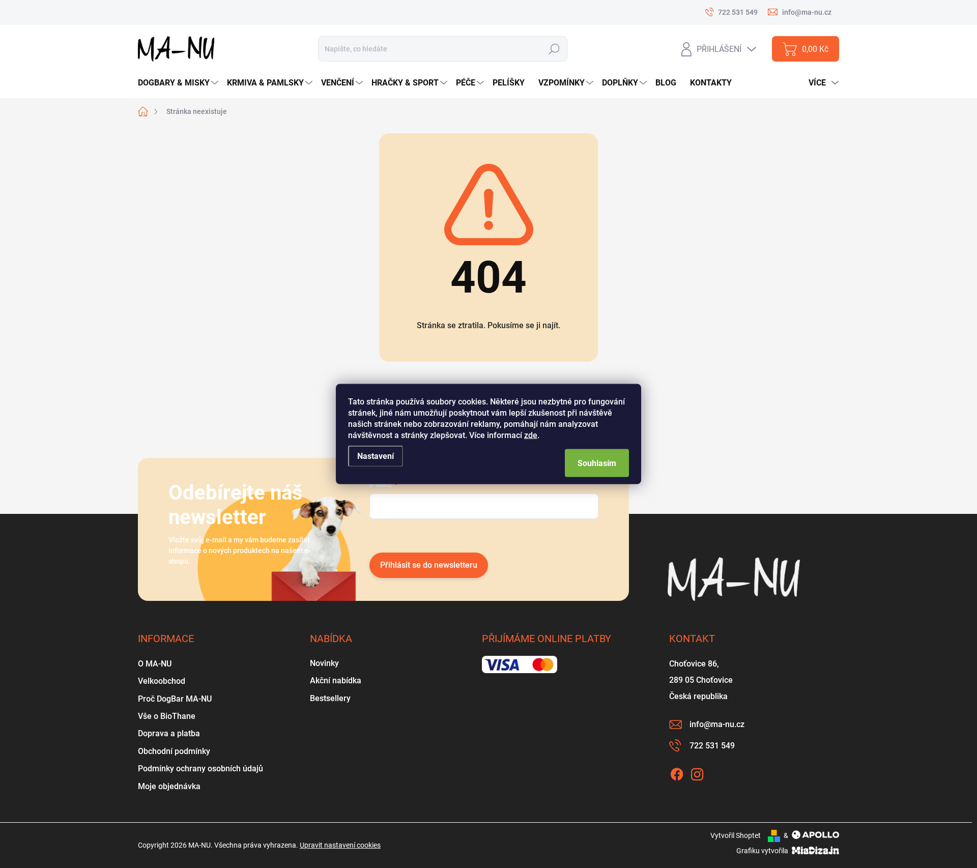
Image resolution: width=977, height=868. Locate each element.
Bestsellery (330, 698)
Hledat (554, 49)
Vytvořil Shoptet (735, 835)
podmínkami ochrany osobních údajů (523, 534)
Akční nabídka (335, 680)
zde (530, 435)
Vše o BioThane (166, 716)
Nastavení (375, 456)
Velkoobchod (161, 681)
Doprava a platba (169, 733)
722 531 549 (712, 745)
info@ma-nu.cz (716, 724)
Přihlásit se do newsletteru (428, 565)
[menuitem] (179, 83)
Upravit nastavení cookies (340, 845)
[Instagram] (697, 772)
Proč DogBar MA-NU (175, 699)
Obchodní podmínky (174, 751)
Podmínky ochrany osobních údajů (200, 768)
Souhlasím (597, 463)
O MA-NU (154, 664)
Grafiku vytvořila (763, 851)
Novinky (324, 663)
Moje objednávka (169, 786)
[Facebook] (676, 772)
